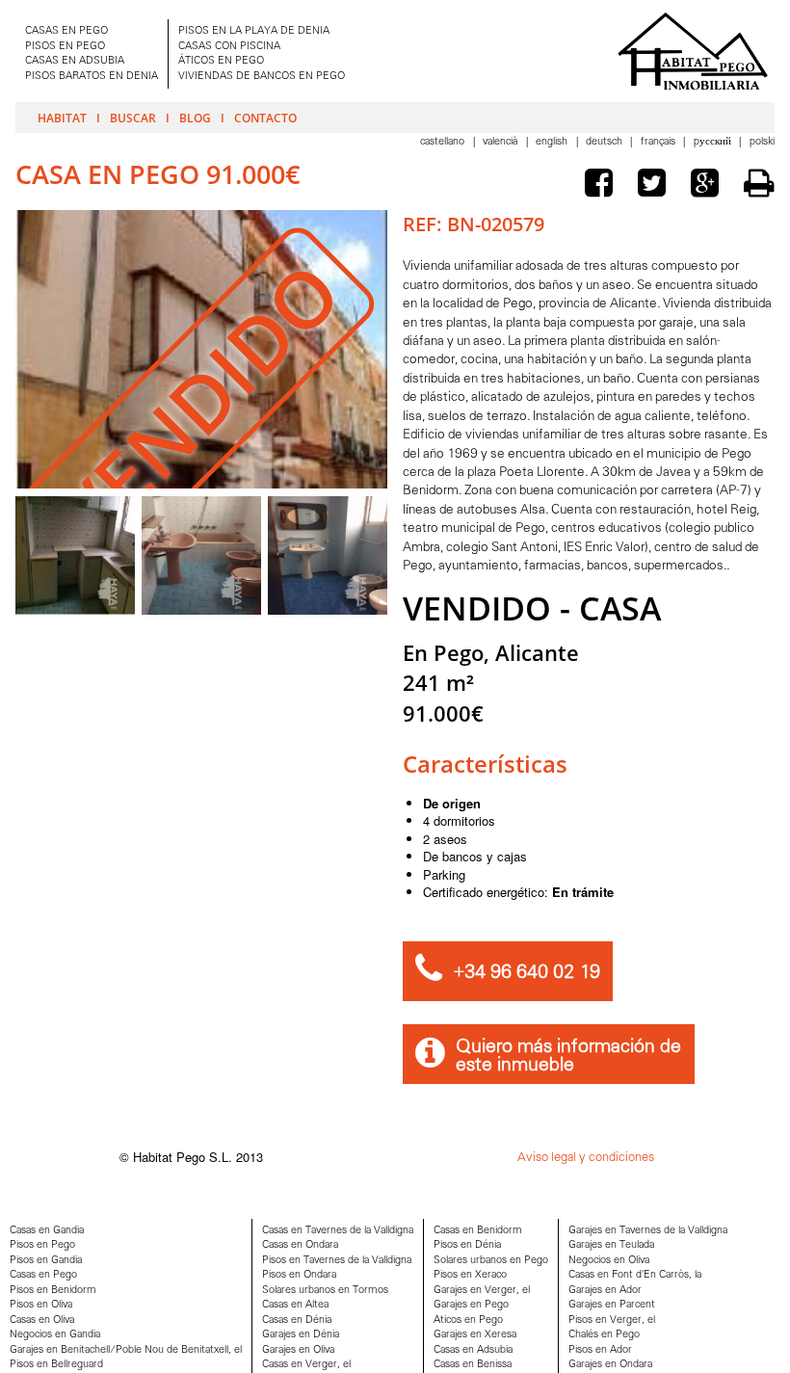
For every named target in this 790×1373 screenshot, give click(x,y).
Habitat (62, 117)
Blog (195, 117)
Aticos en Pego (468, 1320)
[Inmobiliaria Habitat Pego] (693, 51)
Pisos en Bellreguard (56, 1365)
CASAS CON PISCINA (229, 46)
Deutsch (605, 142)
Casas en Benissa (473, 1365)
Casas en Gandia (47, 1231)
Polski (762, 142)
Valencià (501, 142)
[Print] (759, 183)
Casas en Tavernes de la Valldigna (337, 1231)
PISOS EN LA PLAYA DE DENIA (253, 31)
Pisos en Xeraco (470, 1275)
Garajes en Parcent (611, 1305)
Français (659, 142)
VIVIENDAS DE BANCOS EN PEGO (261, 76)
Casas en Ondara (300, 1245)
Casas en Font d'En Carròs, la (634, 1275)
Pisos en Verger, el (611, 1320)
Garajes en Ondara (610, 1365)
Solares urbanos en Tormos (325, 1290)
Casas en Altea (295, 1305)
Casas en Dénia (296, 1320)
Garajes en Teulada (611, 1245)
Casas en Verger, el (306, 1365)
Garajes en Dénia (300, 1335)
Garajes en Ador (605, 1290)
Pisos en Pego (42, 1245)
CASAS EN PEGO (66, 31)
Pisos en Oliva (41, 1305)
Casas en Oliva (42, 1320)
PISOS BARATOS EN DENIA (91, 76)
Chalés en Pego (604, 1335)
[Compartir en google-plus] (709, 186)
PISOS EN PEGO (65, 46)
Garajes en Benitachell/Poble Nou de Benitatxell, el (126, 1350)
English (553, 142)
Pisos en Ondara (299, 1275)
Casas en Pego (43, 1275)
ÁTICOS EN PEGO (221, 61)
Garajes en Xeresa (475, 1335)
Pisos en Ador (600, 1350)
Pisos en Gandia (46, 1260)
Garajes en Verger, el (482, 1290)
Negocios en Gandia (55, 1335)
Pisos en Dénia (467, 1245)
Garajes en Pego (471, 1305)
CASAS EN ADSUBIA (74, 61)
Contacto (265, 117)
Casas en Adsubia (473, 1350)
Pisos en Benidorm (53, 1290)
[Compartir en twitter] (656, 186)
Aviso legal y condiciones (585, 1157)
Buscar (133, 117)
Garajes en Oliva (298, 1350)
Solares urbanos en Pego (491, 1260)
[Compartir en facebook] (603, 186)
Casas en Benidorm (478, 1231)
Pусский (714, 142)
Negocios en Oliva (608, 1260)
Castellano (443, 142)
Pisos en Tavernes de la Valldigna (336, 1260)
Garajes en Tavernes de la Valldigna (647, 1231)
